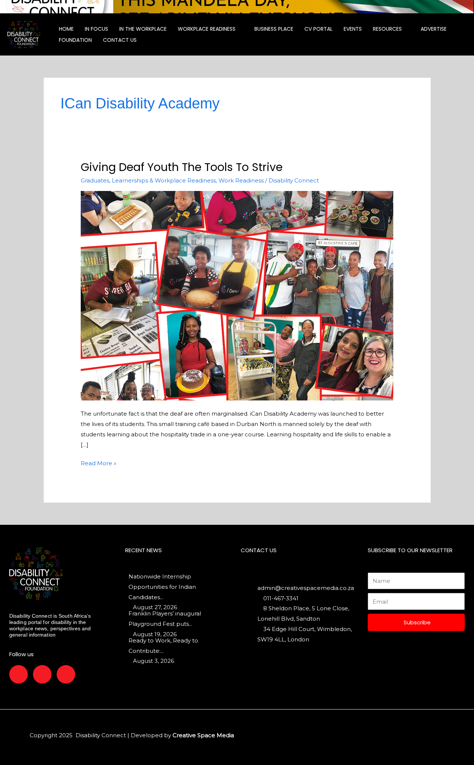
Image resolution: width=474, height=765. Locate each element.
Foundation (75, 40)
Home (66, 29)
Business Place (273, 29)
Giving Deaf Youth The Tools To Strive (182, 167)
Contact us (120, 40)
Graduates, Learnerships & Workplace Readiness (148, 180)
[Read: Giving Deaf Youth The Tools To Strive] (237, 295)
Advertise (434, 29)
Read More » (98, 462)
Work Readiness (241, 180)
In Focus (96, 29)
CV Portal (318, 29)
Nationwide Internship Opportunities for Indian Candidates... (162, 587)
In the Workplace (143, 29)
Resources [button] (387, 29)
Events (353, 29)
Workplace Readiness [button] (207, 29)
